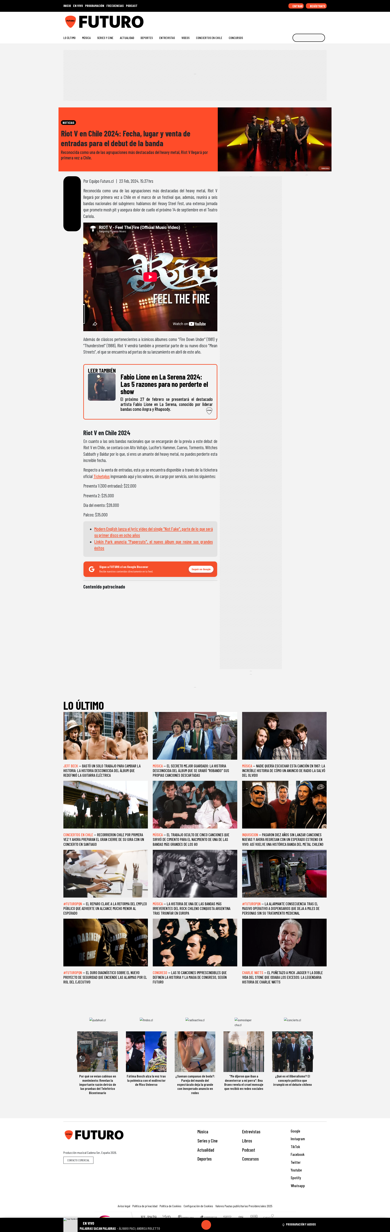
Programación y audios (300, 1224)
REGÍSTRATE (317, 6)
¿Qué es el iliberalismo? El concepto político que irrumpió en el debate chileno (292, 1080)
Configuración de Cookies (198, 1206)
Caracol (268, 1217)
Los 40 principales (168, 1217)
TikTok (295, 1146)
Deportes (147, 38)
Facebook (297, 1154)
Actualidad (127, 38)
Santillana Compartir (208, 1217)
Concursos (236, 38)
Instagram (297, 1138)
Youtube (296, 1170)
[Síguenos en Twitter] (305, 20)
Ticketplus (101, 476)
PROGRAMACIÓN (94, 6)
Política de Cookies (170, 1206)
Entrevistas (167, 38)
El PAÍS (148, 1217)
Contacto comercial (78, 1160)
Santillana (187, 1217)
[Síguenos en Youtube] (312, 20)
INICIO (67, 6)
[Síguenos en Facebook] (299, 20)
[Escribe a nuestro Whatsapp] (325, 20)
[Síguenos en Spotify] (318, 20)
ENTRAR (297, 6)
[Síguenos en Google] (279, 20)
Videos (185, 38)
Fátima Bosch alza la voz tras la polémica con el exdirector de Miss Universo (146, 1080)
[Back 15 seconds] (196, 1225)
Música (86, 38)
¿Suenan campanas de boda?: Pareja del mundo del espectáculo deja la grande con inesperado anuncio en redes (195, 1084)
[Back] (187, 1225)
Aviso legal (124, 1206)
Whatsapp (297, 1185)
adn (253, 1217)
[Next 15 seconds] (216, 1225)
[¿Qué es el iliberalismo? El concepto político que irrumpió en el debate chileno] (292, 1051)
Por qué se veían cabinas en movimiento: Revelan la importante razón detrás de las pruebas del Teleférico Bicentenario (97, 1084)
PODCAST (132, 6)
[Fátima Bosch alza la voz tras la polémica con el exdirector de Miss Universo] (146, 1051)
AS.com (240, 1217)
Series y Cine (105, 38)
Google (295, 1131)
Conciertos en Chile (209, 38)
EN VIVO (78, 6)
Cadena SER (227, 1217)
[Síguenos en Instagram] (286, 20)
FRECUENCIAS (115, 6)
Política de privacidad (144, 1206)
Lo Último (69, 38)
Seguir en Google (201, 569)
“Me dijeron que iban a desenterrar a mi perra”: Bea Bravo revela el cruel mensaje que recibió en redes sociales (243, 1082)
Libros (247, 1140)
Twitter (295, 1162)
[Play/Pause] (206, 1225)
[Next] (226, 1225)
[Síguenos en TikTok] (292, 20)
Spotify (295, 1177)
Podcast (248, 1149)
